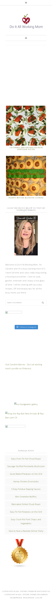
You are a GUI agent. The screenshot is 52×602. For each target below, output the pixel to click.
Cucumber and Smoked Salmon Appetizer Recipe (26, 148)
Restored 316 (43, 591)
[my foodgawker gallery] (26, 404)
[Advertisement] (26, 75)
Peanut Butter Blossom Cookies (26, 198)
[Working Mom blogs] (19, 566)
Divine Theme (29, 594)
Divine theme (27, 591)
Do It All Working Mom (26, 22)
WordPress (28, 598)
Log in (38, 598)
